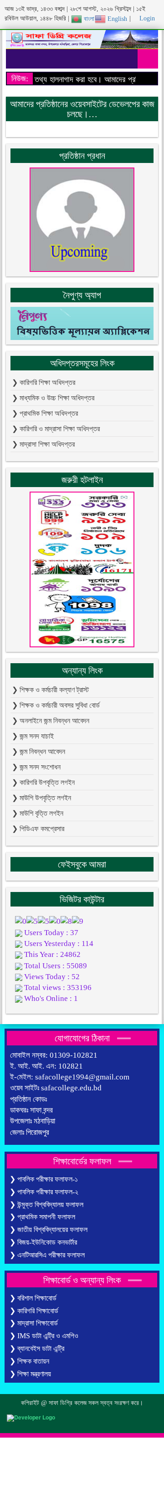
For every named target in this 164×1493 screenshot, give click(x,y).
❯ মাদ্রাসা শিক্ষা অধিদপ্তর (43, 444)
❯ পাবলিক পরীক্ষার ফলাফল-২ (44, 1192)
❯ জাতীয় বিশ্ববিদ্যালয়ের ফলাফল (48, 1229)
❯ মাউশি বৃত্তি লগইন (37, 813)
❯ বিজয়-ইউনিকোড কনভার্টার (43, 1242)
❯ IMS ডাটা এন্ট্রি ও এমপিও (44, 1336)
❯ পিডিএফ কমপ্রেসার (38, 829)
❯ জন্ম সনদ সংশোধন (36, 767)
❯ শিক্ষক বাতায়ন (29, 1361)
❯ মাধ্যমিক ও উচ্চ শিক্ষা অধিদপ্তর (53, 398)
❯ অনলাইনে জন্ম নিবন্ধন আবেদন (50, 720)
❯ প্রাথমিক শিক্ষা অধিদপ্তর (45, 413)
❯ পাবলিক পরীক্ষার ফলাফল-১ (44, 1179)
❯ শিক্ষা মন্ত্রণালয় (30, 1374)
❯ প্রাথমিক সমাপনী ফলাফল (42, 1217)
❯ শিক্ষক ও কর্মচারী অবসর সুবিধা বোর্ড (56, 705)
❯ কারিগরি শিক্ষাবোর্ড (34, 1311)
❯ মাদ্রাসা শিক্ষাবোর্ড (34, 1323)
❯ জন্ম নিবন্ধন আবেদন (38, 751)
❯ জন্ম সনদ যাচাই (33, 736)
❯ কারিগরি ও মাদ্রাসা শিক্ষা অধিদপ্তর (56, 429)
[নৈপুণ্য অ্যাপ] (82, 322)
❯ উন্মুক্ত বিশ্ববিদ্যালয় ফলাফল (46, 1204)
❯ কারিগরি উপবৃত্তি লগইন (43, 782)
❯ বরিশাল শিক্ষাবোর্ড (33, 1298)
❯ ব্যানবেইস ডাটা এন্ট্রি (37, 1348)
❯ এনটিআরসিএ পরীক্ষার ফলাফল (47, 1255)
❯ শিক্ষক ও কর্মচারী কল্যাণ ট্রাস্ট (50, 690)
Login (146, 18)
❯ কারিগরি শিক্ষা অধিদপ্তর (43, 382)
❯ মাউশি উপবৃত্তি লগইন (41, 798)
